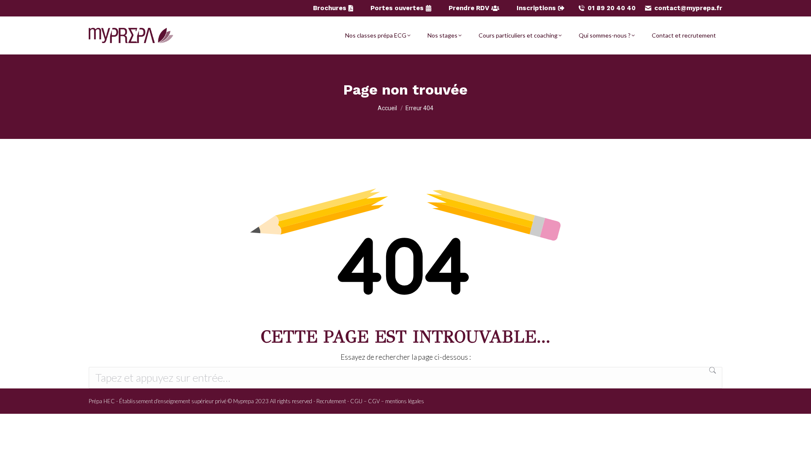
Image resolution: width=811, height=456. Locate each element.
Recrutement (331, 401)
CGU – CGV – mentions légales (387, 401)
